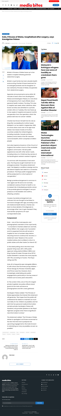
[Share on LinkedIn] (56, 43)
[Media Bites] (31, 5)
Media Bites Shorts (54, 1)
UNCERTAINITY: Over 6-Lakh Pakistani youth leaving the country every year (28, 347)
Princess (8, 334)
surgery (13, 334)
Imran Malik (43, 79)
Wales (18, 334)
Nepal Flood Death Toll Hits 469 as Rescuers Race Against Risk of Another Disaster (49, 105)
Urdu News (56, 5)
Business (20, 8)
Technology (31, 8)
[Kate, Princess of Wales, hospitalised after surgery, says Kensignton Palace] (20, 57)
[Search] (58, 9)
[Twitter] (3, 78)
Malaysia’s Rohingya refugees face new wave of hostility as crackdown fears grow (50, 71)
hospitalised (12, 332)
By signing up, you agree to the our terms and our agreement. (50, 218)
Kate (17, 332)
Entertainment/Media (41, 8)
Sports (15, 8)
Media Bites (34, 411)
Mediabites (33, 332)
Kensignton (22, 332)
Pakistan (10, 8)
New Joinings (51, 8)
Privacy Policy (53, 218)
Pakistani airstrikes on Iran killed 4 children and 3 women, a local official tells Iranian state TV (11, 347)
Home (3, 11)
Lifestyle (27, 332)
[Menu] (2, 9)
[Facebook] (3, 75)
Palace (4, 334)
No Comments (22, 43)
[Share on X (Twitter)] (54, 43)
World (25, 8)
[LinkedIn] (3, 81)
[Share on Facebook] (52, 43)
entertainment (6, 332)
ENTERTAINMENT (6, 33)
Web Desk (8, 43)
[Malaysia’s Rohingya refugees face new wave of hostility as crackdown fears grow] (50, 57)
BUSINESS (43, 121)
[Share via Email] (58, 43)
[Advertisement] (30, 22)
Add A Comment (20, 364)
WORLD (43, 53)
